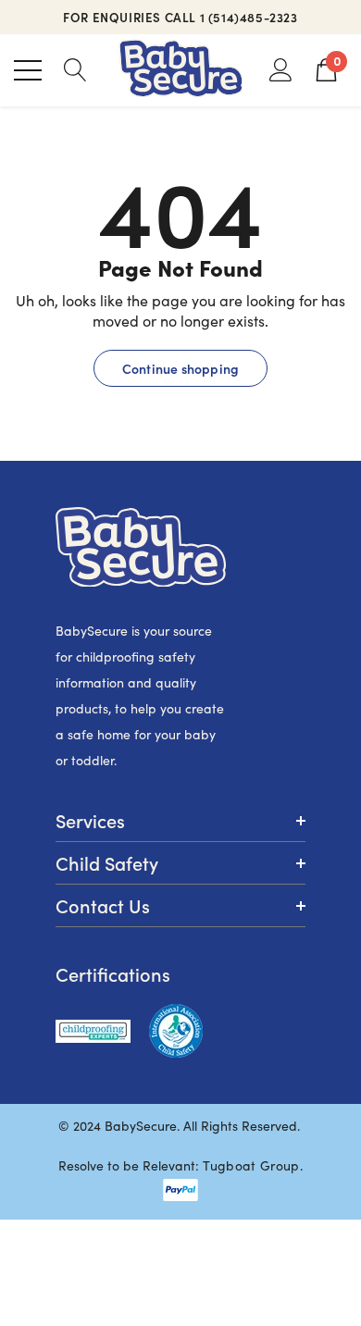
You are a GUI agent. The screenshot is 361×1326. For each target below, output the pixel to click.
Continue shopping (180, 368)
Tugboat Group (251, 1165)
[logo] (180, 70)
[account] (281, 69)
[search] (75, 69)
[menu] (28, 70)
